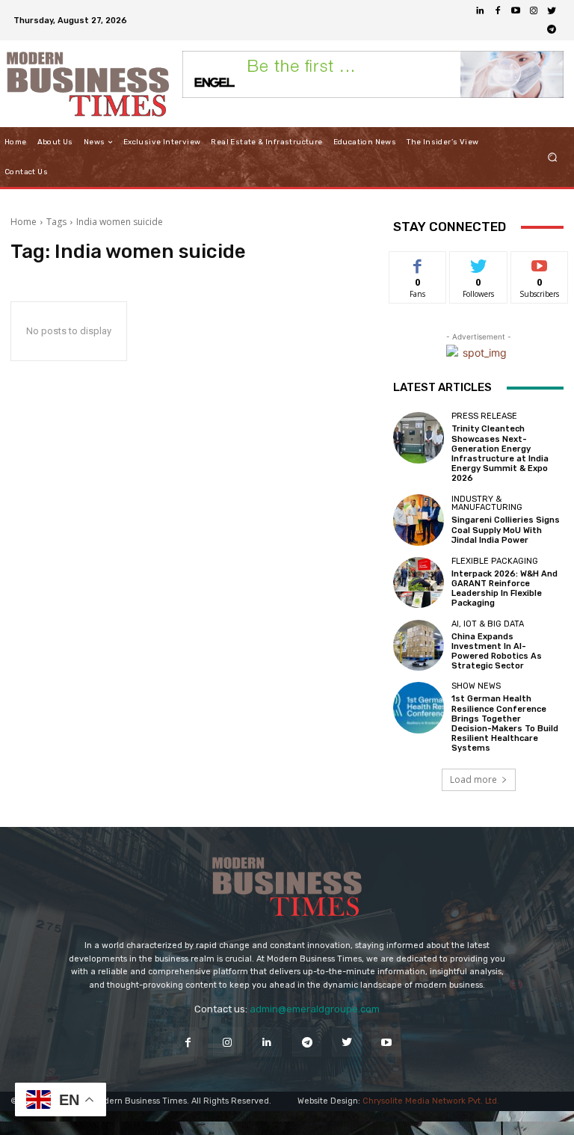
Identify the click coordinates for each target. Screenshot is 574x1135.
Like (418, 262)
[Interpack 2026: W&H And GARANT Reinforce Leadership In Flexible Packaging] (418, 582)
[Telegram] (552, 29)
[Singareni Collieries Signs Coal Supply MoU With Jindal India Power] (418, 519)
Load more (473, 779)
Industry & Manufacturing (486, 503)
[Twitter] (552, 11)
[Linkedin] (480, 11)
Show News (476, 686)
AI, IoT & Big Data (487, 624)
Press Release (484, 416)
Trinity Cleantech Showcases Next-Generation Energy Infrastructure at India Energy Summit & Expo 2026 (500, 453)
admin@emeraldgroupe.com (315, 1009)
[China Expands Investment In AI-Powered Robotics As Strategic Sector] (418, 645)
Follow (478, 262)
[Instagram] (534, 11)
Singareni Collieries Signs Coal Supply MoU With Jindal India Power (505, 529)
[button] (552, 157)
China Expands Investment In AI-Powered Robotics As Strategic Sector (496, 651)
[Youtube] (516, 11)
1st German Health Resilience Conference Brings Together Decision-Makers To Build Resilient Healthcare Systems (504, 723)
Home (23, 221)
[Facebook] (498, 11)
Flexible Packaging (494, 561)
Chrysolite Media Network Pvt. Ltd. (430, 1101)
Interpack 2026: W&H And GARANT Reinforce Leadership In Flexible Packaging (504, 589)
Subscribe (539, 262)
